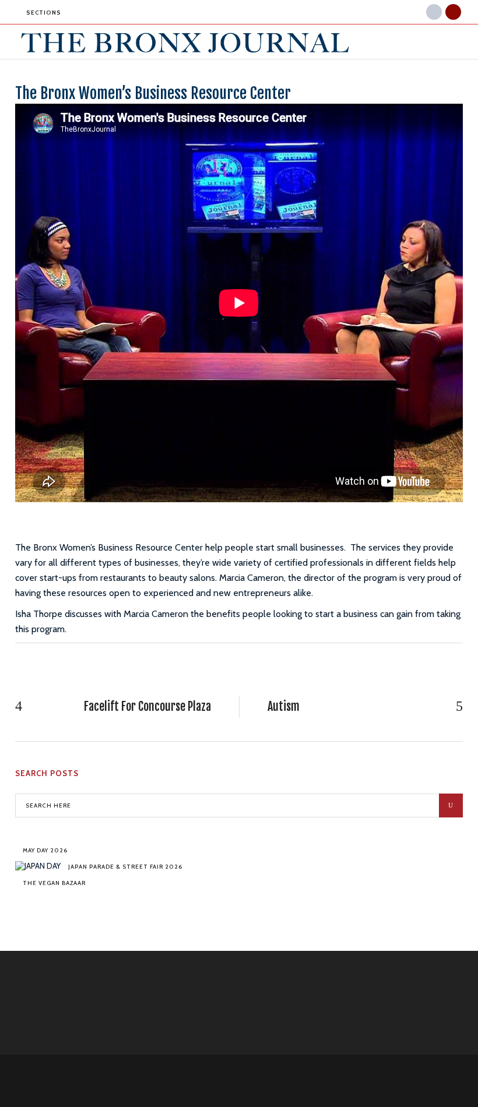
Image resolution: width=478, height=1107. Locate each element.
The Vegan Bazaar (54, 883)
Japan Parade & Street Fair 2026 (125, 866)
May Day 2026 (45, 850)
